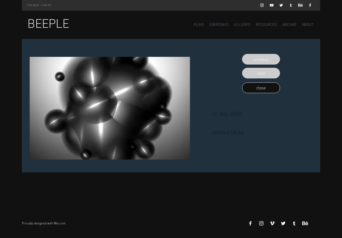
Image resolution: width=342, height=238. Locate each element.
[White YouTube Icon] (271, 5)
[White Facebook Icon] (310, 5)
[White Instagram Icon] (262, 5)
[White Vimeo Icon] (272, 223)
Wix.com (60, 223)
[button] (261, 59)
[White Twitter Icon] (281, 5)
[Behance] (300, 5)
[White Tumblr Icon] (291, 5)
